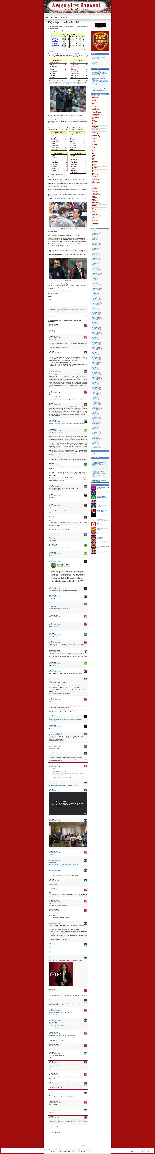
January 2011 (96, 433)
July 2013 (95, 396)
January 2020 (96, 298)
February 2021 (96, 284)
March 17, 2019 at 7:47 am (54, 352)
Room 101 (93, 14)
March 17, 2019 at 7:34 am (54, 325)
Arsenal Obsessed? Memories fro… (102, 497)
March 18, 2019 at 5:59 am (54, 820)
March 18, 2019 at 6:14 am (54, 901)
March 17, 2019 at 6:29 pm (54, 651)
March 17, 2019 (73, 777)
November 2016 (96, 345)
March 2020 (95, 295)
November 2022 (96, 258)
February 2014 (96, 387)
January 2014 (96, 388)
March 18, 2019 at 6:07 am (54, 870)
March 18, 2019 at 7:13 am (54, 1102)
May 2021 (95, 280)
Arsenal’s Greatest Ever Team (59, 14)
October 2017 (96, 332)
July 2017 (95, 335)
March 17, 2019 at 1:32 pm (54, 505)
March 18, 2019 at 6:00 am (54, 852)
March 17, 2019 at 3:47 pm (54, 545)
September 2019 (96, 303)
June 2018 (95, 322)
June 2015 (95, 367)
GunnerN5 (51, 517)
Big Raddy (52, 420)
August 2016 (95, 349)
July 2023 (95, 249)
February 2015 (96, 372)
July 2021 (95, 278)
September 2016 (96, 348)
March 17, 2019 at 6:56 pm (54, 679)
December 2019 (96, 299)
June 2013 (95, 397)
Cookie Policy (82, 1151)
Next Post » (85, 316)
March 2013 (95, 401)
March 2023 (95, 253)
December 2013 (96, 389)
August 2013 (95, 394)
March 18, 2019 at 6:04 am (54, 860)
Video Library (55, 17)
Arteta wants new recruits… (98, 75)
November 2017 (96, 330)
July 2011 (95, 426)
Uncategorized (52, 309)
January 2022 (96, 270)
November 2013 (96, 391)
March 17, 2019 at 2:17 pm (54, 518)
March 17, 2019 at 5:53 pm (54, 604)
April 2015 (95, 369)
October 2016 (96, 347)
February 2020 (96, 297)
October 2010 (96, 437)
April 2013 (95, 399)
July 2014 (95, 381)
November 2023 (96, 244)
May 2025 (95, 230)
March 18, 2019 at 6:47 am (54, 1074)
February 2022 (96, 269)
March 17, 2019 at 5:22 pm (54, 588)
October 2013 (96, 392)
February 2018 (96, 327)
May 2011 (95, 428)
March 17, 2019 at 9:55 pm (54, 754)
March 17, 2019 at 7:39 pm (54, 717)
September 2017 (96, 333)
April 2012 (95, 414)
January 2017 (96, 343)
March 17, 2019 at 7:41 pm (54, 726)
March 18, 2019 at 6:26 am (54, 958)
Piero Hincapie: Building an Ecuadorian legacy (98, 472)
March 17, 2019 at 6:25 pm (54, 634)
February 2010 (96, 447)
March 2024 (95, 239)
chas (50, 534)
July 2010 (95, 441)
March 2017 (95, 340)
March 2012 (95, 416)
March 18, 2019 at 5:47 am (54, 783)
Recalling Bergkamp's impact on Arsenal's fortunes (99, 481)
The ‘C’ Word (102, 14)
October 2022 (96, 259)
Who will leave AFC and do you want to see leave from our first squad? (100, 89)
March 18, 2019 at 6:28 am (54, 990)
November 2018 (96, 315)
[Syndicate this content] (93, 457)
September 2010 (96, 438)
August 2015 (95, 364)
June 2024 (95, 235)
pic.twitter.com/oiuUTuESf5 (58, 775)
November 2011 (96, 421)
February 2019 (96, 312)
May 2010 (95, 443)
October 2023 (96, 245)
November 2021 (96, 273)
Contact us (84, 14)
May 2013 (95, 398)
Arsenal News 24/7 (100, 27)
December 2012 (96, 404)
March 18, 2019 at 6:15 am (54, 910)
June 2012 (95, 412)
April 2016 (95, 354)
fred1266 (51, 560)
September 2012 (96, 408)
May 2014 (95, 383)
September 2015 (96, 363)
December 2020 (96, 287)
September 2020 (96, 290)
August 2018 (95, 319)
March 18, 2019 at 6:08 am (54, 890)
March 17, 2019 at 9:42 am (54, 421)
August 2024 (95, 233)
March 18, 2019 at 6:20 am (54, 923)
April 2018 (95, 324)
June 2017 (95, 337)
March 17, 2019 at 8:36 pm (54, 746)
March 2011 (95, 431)
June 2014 (95, 382)
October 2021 (96, 274)
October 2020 (96, 289)
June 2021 (95, 279)
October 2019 (96, 302)
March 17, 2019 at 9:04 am (54, 392)
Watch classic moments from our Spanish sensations (99, 463)
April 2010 (95, 444)
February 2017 (96, 342)
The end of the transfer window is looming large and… (99, 74)
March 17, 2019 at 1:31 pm (54, 495)
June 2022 (95, 264)
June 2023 (95, 250)
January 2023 (96, 255)
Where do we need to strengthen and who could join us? (99, 86)
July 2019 (95, 305)
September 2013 (96, 393)
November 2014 (96, 376)
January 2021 (96, 285)
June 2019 (95, 307)
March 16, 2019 (75, 875)
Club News (96, 457)
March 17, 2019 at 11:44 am (55, 430)
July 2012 (95, 411)
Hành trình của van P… (101, 519)
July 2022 (95, 263)
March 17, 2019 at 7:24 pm (54, 699)
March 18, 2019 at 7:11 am (54, 1093)
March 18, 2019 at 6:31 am (54, 1020)
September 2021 (96, 275)
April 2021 (95, 282)
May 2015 (95, 368)
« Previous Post (51, 316)
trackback (64, 310)
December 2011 (96, 419)
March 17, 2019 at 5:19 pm (54, 561)
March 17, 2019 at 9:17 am (54, 404)
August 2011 (95, 424)
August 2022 (95, 262)
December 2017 (96, 329)
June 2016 (95, 352)
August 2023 (95, 248)
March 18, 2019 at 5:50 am (54, 790)
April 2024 (95, 238)
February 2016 (96, 357)
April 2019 (95, 309)
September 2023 (96, 247)
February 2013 (96, 402)
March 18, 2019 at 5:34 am (54, 766)
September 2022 (96, 260)
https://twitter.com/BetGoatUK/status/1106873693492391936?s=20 (63, 864)
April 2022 (95, 267)
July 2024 (95, 234)
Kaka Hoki (99, 505)
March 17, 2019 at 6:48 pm (54, 671)
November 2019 (96, 300)
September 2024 (96, 232)
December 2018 (96, 314)
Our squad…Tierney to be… (102, 524)
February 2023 (96, 254)
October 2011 (96, 422)
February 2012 (96, 417)
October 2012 (96, 407)
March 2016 (95, 355)
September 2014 (96, 378)
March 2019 (95, 310)
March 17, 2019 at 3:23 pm (54, 535)
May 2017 (95, 338)
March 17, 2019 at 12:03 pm (55, 486)
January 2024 (96, 242)
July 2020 (95, 293)
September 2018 (96, 318)
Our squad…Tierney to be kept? (99, 72)
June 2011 (95, 427)
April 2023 (95, 252)
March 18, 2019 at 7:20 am (54, 1117)
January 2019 (96, 313)
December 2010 (96, 434)
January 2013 (96, 403)
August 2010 (95, 439)
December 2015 (96, 359)
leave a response (56, 310)
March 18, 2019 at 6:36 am (54, 1045)
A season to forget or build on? (99, 71)
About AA (64, 17)
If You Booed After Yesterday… (102, 506)
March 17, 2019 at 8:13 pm (54, 734)
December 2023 (96, 243)
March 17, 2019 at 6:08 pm (54, 616)
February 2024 (96, 240)
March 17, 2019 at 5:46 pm (54, 596)
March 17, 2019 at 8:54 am (54, 371)
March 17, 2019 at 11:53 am (55, 464)
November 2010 (96, 436)
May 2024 (95, 237)
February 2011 (96, 432)
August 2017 (95, 334)
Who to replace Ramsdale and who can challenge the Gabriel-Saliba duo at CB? (100, 81)
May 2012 (95, 413)
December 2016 (96, 344)
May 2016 (95, 353)
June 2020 (95, 294)
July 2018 (95, 320)
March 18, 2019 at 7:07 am (54, 1083)
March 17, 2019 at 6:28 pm (54, 642)
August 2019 (95, 304)
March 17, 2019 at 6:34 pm (54, 663)
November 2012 (96, 406)
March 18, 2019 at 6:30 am (54, 1010)
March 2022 (95, 268)
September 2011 (96, 423)
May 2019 (95, 308)
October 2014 (96, 377)
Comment (82, 1145)
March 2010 (95, 446)
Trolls (46, 17)
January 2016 (96, 358)
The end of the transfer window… (102, 533)
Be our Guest (75, 14)
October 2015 (96, 362)
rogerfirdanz (99, 496)
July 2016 (95, 350)
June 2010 (95, 442)
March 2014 (95, 386)
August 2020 (95, 292)
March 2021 (95, 283)
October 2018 (96, 317)
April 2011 (95, 429)
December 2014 (96, 374)
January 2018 (96, 328)
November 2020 (96, 288)
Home (47, 14)
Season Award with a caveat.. (99, 90)
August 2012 (95, 409)
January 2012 (96, 418)
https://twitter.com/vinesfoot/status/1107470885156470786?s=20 (63, 785)
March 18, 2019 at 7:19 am (54, 1110)
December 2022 (96, 257)
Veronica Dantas (100, 510)
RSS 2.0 (81, 309)
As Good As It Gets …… (103, 488)
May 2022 (95, 265)
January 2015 (96, 373)
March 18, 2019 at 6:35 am (54, 1033)
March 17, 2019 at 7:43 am (54, 337)
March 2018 (95, 325)
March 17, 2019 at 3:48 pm (54, 553)
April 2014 (95, 384)
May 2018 (95, 323)
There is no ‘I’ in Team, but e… (103, 520)
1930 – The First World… (102, 511)
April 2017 (95, 339)
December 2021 (96, 272)
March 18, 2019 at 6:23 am (54, 944)
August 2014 (95, 379)
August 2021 (95, 277)
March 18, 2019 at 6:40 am (54, 1062)
